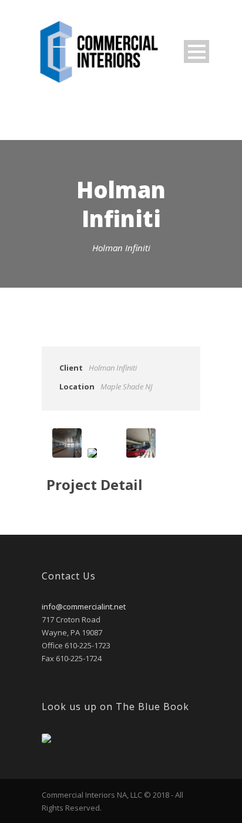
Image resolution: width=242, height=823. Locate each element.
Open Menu (196, 51)
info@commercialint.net (84, 606)
